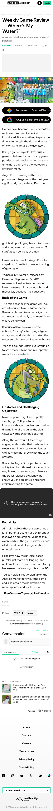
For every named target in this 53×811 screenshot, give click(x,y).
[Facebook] (3, 775)
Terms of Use (26, 751)
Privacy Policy (26, 759)
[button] (26, 3)
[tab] (10, 652)
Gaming (5, 605)
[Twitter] (31, 775)
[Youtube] (21, 775)
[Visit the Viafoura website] (44, 710)
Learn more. (48, 15)
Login (47, 3)
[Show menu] (3, 3)
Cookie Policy (26, 767)
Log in (38, 630)
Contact (26, 735)
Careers (26, 743)
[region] (26, 671)
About (26, 727)
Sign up (46, 630)
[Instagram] (12, 775)
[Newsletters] (40, 775)
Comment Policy (21, 623)
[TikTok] (49, 775)
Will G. (8, 45)
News (5, 602)
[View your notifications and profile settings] (48, 652)
